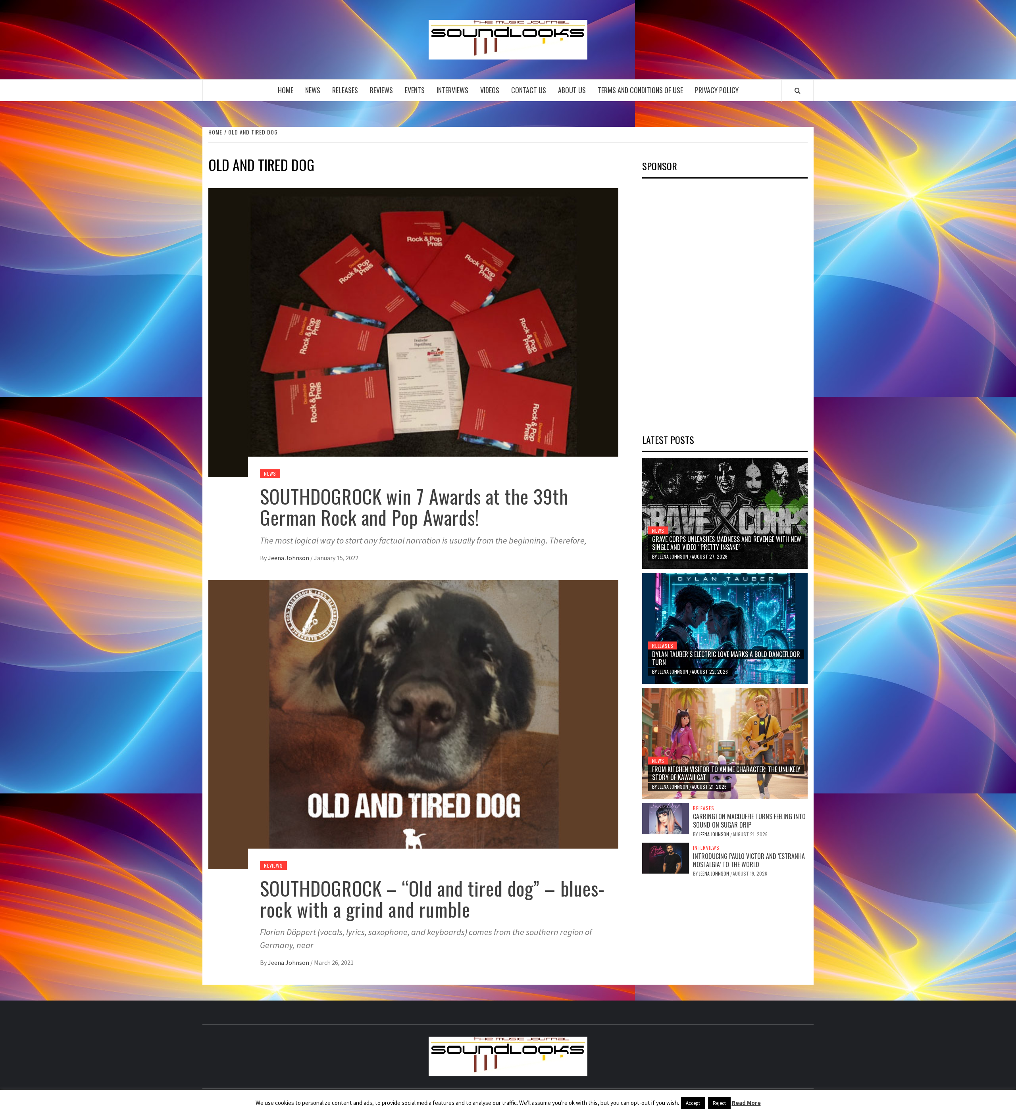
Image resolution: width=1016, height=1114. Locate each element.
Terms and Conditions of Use (640, 90)
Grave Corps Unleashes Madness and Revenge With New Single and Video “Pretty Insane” (726, 543)
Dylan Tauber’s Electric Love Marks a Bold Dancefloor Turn (726, 658)
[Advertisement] (701, 303)
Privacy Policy (717, 90)
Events (415, 90)
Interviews (452, 90)
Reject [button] (719, 1103)
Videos (489, 90)
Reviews (381, 90)
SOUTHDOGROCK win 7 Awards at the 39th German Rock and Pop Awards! (414, 506)
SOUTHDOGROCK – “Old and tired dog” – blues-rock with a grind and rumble (432, 898)
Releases (345, 90)
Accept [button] (693, 1103)
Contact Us (528, 90)
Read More (746, 1102)
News (312, 90)
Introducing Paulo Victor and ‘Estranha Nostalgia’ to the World (749, 860)
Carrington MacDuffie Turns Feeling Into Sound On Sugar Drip (749, 821)
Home (285, 90)
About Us (572, 90)
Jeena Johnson (289, 558)
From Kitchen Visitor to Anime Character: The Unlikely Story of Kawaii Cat (726, 773)
